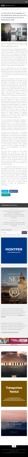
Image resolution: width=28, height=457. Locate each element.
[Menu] (26, 2)
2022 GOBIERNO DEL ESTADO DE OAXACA (11, 9)
